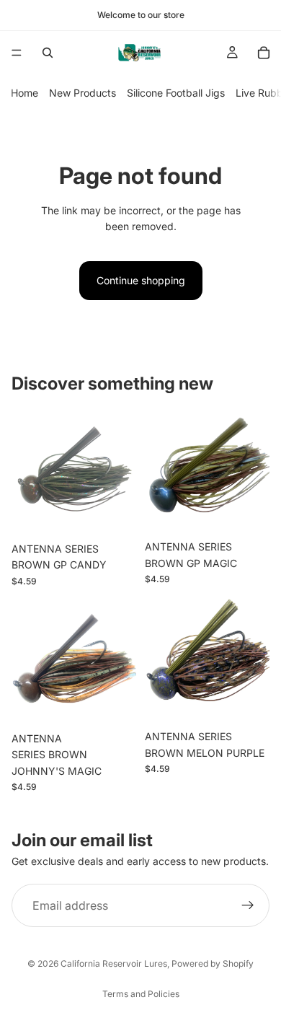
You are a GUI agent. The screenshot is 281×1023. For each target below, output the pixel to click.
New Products (82, 93)
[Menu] (16, 52)
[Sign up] (248, 905)
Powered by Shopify (212, 963)
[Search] (47, 53)
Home (24, 93)
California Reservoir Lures (114, 963)
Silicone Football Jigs (176, 93)
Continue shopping (141, 280)
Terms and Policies (140, 993)
